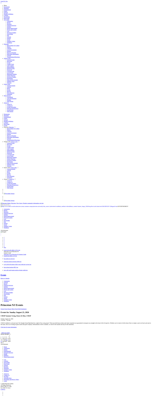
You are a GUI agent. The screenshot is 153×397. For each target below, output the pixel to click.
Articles (9, 87)
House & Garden (8, 217)
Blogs (8, 88)
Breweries (9, 61)
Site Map (6, 376)
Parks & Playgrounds (12, 80)
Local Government (11, 50)
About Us (6, 103)
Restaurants (7, 7)
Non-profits (7, 362)
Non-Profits (7, 17)
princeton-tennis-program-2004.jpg (12, 261)
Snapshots (9, 94)
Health (5, 354)
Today (8, 332)
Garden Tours (10, 64)
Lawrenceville (10, 71)
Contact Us (10, 105)
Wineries (9, 82)
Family (5, 11)
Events (8, 62)
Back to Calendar (5, 278)
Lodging (6, 15)
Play (5, 247)
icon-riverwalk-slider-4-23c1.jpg (12, 250)
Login (5, 381)
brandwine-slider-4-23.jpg (10, 256)
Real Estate (6, 18)
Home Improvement (12, 28)
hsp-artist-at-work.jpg (9, 258)
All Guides (6, 19)
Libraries (9, 48)
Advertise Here (7, 378)
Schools (6, 12)
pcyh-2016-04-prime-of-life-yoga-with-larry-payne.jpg (17, 264)
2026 (2, 332)
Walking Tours (10, 81)
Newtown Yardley (11, 32)
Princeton (6, 44)
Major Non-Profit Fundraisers (19, 309)
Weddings (9, 42)
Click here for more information (9, 327)
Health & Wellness (8, 14)
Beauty (9, 22)
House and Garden (11, 29)
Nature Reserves (11, 75)
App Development (11, 98)
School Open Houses (6, 309)
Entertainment (7, 9)
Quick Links (7, 84)
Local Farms (10, 72)
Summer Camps (11, 41)
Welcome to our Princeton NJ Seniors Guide (15, 254)
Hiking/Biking (10, 67)
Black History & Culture (13, 45)
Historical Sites (11, 68)
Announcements (11, 85)
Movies (9, 91)
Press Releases (10, 93)
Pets (8, 35)
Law (8, 31)
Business (9, 24)
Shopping (6, 8)
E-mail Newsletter (11, 107)
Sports (8, 40)
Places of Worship (11, 52)
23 (1, 341)
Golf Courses (10, 65)
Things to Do (7, 58)
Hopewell (9, 70)
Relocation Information (13, 54)
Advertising (10, 97)
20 (6, 340)
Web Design (10, 101)
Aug (5, 332)
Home (5, 347)
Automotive (10, 21)
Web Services (7, 95)
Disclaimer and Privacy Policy (11, 379)
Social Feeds (10, 110)
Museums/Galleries (12, 74)
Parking (9, 51)
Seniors (9, 38)
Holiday (9, 27)
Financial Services (11, 25)
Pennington (10, 78)
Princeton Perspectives (12, 108)
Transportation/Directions (13, 57)
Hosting (9, 100)
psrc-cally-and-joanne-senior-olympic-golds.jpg (16, 270)
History (9, 47)
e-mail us (3, 389)
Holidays (6, 355)
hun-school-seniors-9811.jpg (11, 267)
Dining (5, 349)
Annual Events (11, 60)
